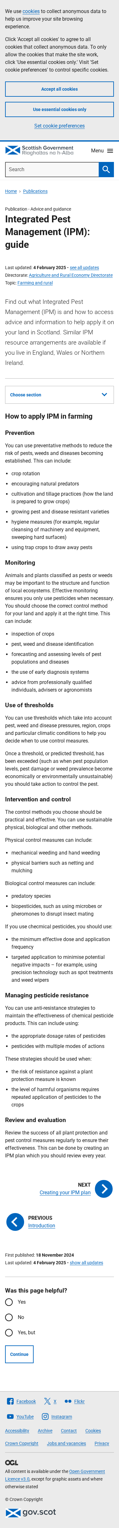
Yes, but (26, 1332)
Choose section (25, 394)
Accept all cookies (59, 89)
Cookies (93, 1430)
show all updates (86, 1262)
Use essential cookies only (59, 109)
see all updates (84, 267)
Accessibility (17, 1430)
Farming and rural (35, 282)
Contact (69, 1430)
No (21, 1317)
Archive (45, 1430)
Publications (35, 191)
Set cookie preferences (59, 126)
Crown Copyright (21, 1443)
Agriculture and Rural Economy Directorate (71, 275)
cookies (31, 11)
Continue (19, 1354)
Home (11, 191)
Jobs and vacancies (66, 1443)
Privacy (102, 1443)
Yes (22, 1302)
